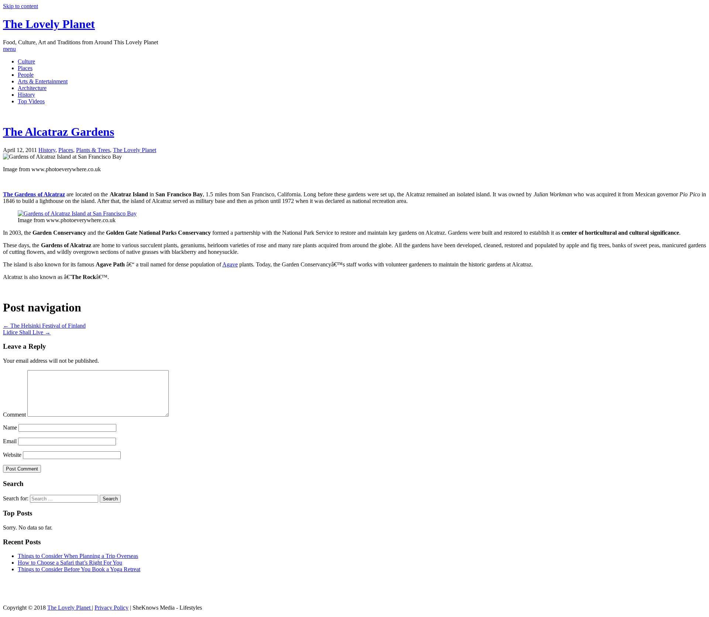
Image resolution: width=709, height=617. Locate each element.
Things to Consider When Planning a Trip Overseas (78, 556)
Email (10, 441)
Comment (14, 414)
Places (25, 68)
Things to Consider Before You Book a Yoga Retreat (79, 569)
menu (9, 49)
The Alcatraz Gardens (58, 131)
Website (12, 455)
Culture (26, 61)
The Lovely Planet (49, 24)
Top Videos (31, 101)
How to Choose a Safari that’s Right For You (70, 562)
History (26, 95)
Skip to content (20, 6)
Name (10, 427)
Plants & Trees (93, 150)
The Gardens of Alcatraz (34, 194)
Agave (230, 264)
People (26, 75)
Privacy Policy (112, 607)
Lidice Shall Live (27, 332)
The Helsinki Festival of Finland (44, 326)
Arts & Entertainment (43, 81)
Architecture (32, 88)
